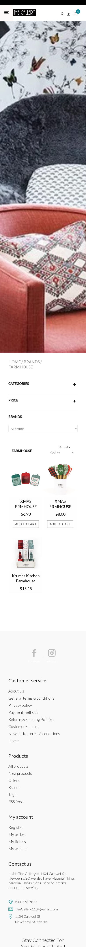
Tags (12, 794)
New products (20, 773)
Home (14, 361)
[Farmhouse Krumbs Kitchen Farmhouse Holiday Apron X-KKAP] (25, 554)
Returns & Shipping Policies (31, 719)
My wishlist (18, 848)
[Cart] (75, 14)
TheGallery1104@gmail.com (36, 909)
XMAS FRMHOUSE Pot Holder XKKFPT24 (26, 504)
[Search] (63, 14)
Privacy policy (20, 705)
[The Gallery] (24, 12)
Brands (32, 361)
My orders (17, 834)
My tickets (17, 841)
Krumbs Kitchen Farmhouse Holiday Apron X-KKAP (26, 578)
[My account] (69, 14)
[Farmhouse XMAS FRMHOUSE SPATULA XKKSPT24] (60, 479)
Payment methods (23, 712)
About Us (16, 691)
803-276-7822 (26, 902)
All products (18, 766)
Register (15, 827)
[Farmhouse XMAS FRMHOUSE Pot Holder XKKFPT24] (25, 479)
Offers (14, 780)
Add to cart (25, 524)
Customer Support (23, 726)
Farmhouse (20, 366)
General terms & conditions (31, 698)
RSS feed (15, 801)
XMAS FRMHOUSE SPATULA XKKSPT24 (60, 504)
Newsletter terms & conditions (34, 733)
